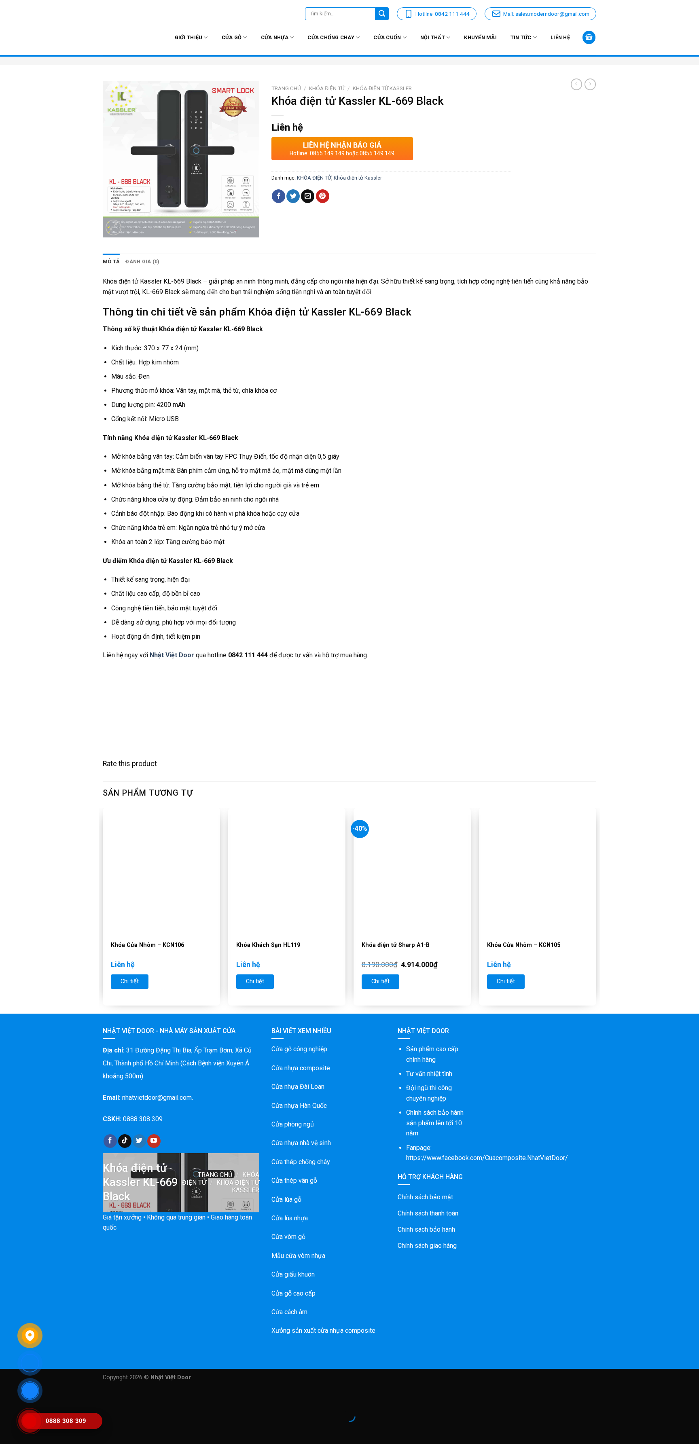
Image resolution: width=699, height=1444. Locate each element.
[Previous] (103, 910)
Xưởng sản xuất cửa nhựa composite (323, 1330)
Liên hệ (560, 37)
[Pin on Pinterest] (322, 196)
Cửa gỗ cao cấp (293, 1293)
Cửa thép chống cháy (300, 1162)
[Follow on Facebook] (110, 1141)
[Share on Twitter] (293, 196)
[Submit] (382, 13)
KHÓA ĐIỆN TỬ (327, 88)
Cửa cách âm (289, 1312)
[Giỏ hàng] (588, 37)
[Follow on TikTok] (124, 1141)
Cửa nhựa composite (300, 1068)
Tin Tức (521, 37)
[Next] (596, 910)
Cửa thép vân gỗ (294, 1180)
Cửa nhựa (274, 37)
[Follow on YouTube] (154, 1141)
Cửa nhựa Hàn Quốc (299, 1105)
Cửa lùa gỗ (286, 1199)
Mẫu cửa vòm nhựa (298, 1256)
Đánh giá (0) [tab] (142, 261)
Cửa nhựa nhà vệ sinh (301, 1143)
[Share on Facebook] (278, 196)
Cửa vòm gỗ (288, 1237)
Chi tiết (130, 981)
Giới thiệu (189, 37)
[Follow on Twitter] (139, 1141)
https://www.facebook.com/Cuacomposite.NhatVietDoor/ (487, 1158)
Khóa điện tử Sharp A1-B (396, 945)
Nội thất (432, 37)
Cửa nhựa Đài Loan (297, 1086)
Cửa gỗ (232, 37)
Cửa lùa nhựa (289, 1218)
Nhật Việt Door (172, 655)
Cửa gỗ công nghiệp (299, 1049)
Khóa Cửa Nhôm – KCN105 (523, 945)
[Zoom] (113, 227)
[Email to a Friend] (307, 196)
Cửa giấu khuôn (293, 1274)
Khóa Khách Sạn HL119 (268, 945)
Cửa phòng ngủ (292, 1124)
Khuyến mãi (480, 37)
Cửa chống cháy (330, 37)
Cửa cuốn (387, 37)
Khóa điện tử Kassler (382, 88)
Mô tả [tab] (111, 261)
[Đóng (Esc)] (8, 1396)
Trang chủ (286, 88)
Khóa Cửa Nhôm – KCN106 (147, 945)
